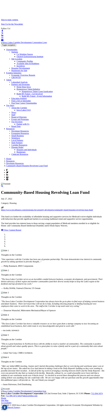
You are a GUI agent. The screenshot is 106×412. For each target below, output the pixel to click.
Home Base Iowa (24, 87)
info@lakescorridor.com (27, 396)
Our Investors (16, 122)
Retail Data (16, 126)
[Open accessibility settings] (4, 407)
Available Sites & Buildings (28, 63)
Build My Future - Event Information (37, 96)
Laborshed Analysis (19, 82)
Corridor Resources (19, 145)
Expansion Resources (20, 133)
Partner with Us (23, 124)
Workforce (15, 138)
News (13, 112)
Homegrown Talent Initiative (28, 89)
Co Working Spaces (25, 54)
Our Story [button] (10, 105)
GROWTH (16, 77)
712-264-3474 (97, 393)
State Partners (16, 143)
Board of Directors (19, 117)
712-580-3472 (12, 396)
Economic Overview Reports (23, 75)
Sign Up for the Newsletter (12, 24)
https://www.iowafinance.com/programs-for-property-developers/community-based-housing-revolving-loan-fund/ (47, 210)
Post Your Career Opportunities (24, 103)
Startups (14, 52)
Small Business (17, 136)
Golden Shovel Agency (10, 407)
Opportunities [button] (11, 49)
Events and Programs (20, 119)
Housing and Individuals (27, 150)
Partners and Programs (20, 84)
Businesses (21, 152)
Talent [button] (8, 80)
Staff (13, 115)
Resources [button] (10, 129)
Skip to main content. (9, 20)
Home (3, 398)
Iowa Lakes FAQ (24, 110)
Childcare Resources (19, 154)
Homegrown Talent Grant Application (37, 91)
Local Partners (17, 140)
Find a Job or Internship (21, 101)
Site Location (16, 59)
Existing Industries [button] (13, 73)
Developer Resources (20, 131)
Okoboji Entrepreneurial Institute (30, 56)
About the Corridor (19, 108)
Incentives (21, 66)
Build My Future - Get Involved (30, 94)
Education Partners (19, 98)
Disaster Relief (17, 147)
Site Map (4, 400)
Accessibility (6, 403)
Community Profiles (25, 61)
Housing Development (20, 68)
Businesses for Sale (19, 70)
